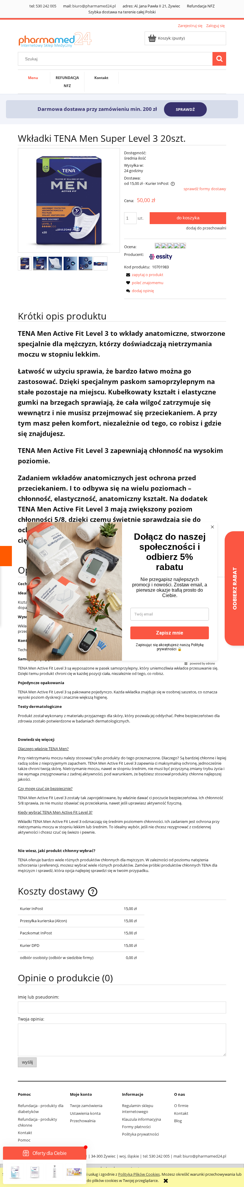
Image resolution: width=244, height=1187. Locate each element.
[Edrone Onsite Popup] (122, 593)
